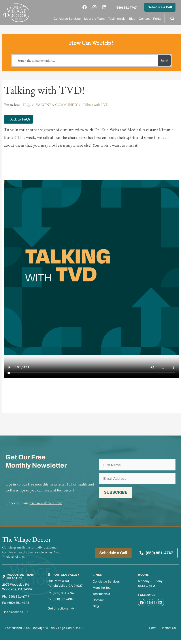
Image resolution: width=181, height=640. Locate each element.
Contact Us (168, 628)
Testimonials (116, 18)
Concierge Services (67, 18)
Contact (144, 18)
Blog (132, 18)
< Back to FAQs (18, 119)
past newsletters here (45, 502)
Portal (157, 18)
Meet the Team (94, 18)
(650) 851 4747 (126, 7)
